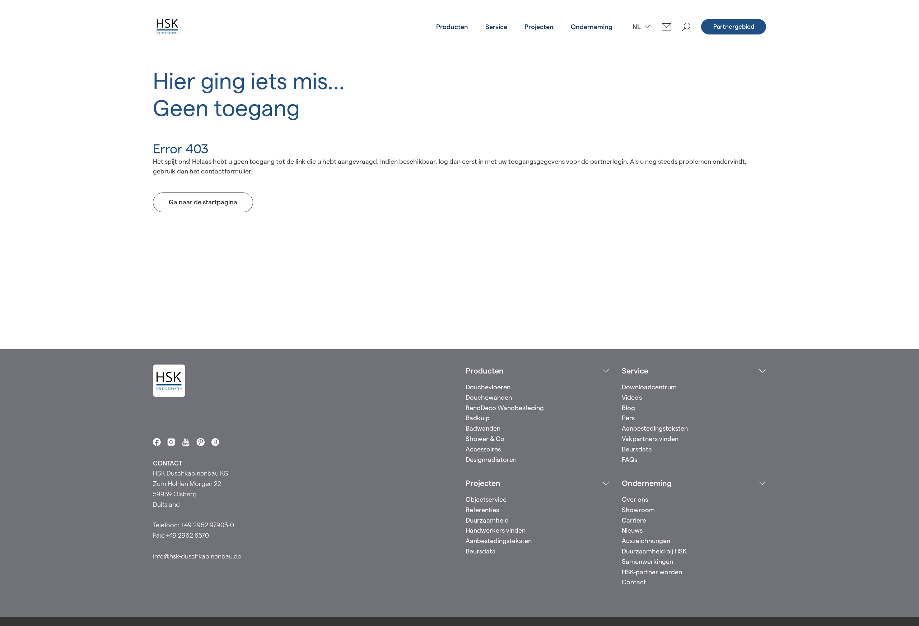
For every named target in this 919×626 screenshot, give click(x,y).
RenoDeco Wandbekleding (505, 407)
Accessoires (483, 449)
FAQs (629, 459)
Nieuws (632, 530)
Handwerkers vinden (496, 530)
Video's (632, 397)
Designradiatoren (491, 459)
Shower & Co (485, 438)
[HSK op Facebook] (157, 442)
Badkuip (478, 417)
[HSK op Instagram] (171, 442)
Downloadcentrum (649, 387)
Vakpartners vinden (650, 438)
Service (496, 26)
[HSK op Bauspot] (215, 442)
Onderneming (591, 26)
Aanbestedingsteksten (655, 428)
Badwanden (483, 428)
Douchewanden (489, 397)
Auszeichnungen (646, 540)
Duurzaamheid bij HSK (654, 551)
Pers (628, 417)
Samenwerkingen (647, 561)
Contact (634, 582)
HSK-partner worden (652, 572)
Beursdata (637, 449)
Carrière (634, 520)
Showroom (638, 509)
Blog (628, 407)
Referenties (482, 509)
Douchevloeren (488, 387)
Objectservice (486, 499)
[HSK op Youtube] (186, 442)
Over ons (635, 499)
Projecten (539, 26)
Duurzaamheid (487, 520)
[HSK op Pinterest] (201, 442)
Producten (452, 26)
